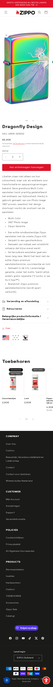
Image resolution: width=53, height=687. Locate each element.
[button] (6, 12)
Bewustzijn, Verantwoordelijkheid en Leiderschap (25, 459)
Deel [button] (8, 328)
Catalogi (10, 616)
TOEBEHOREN (13, 596)
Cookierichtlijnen (15, 538)
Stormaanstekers (15, 570)
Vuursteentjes (9, 398)
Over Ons (11, 444)
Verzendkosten (19, 143)
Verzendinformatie (15, 519)
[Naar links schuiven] (20, 120)
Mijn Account (13, 499)
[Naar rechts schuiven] (33, 120)
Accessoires (12, 603)
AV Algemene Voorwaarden (20, 551)
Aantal (5, 151)
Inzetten (10, 576)
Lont (26, 398)
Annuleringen (13, 506)
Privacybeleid (13, 544)
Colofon (10, 451)
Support (10, 513)
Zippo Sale (11, 609)
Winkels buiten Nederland (19, 481)
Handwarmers (13, 583)
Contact (10, 468)
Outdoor (10, 589)
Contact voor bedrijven (18, 474)
